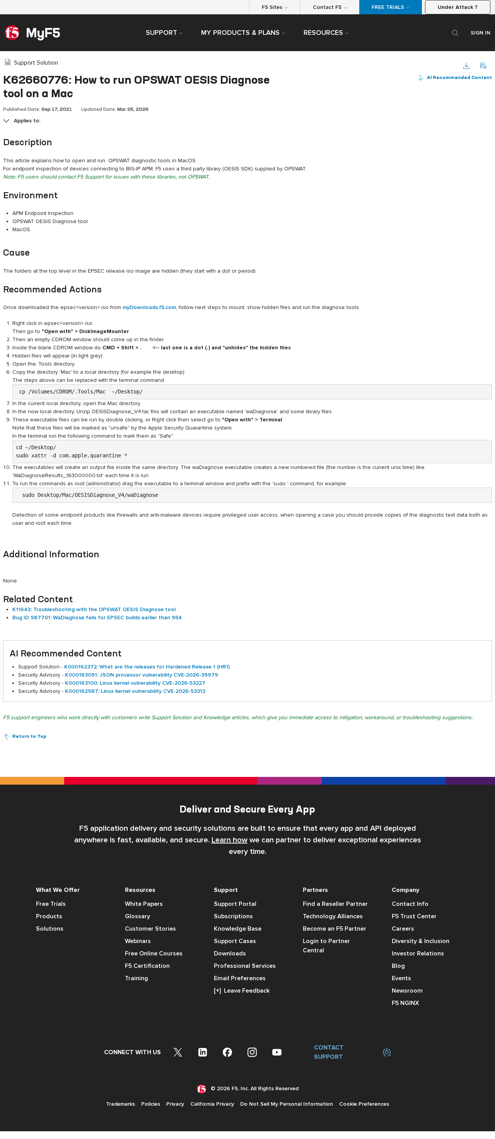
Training (136, 978)
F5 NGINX (405, 1003)
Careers (403, 929)
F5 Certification (147, 966)
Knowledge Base (237, 929)
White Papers (144, 904)
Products (49, 916)
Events (401, 978)
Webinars (138, 941)
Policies (150, 1104)
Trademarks (120, 1104)
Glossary (137, 916)
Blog (398, 966)
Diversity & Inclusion (420, 941)
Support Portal (235, 904)
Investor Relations (418, 953)
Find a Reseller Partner (335, 904)
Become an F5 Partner (334, 929)
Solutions (49, 929)
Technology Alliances (333, 916)
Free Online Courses (154, 953)
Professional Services (245, 966)
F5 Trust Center (414, 916)
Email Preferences (240, 978)
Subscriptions (233, 916)
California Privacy (212, 1104)
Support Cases (235, 941)
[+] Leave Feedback (242, 991)
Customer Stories (150, 929)
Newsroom (407, 991)
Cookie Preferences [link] (364, 1104)
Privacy (175, 1104)
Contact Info (410, 904)
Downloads (230, 953)
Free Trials (51, 904)
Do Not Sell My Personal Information (286, 1104)
